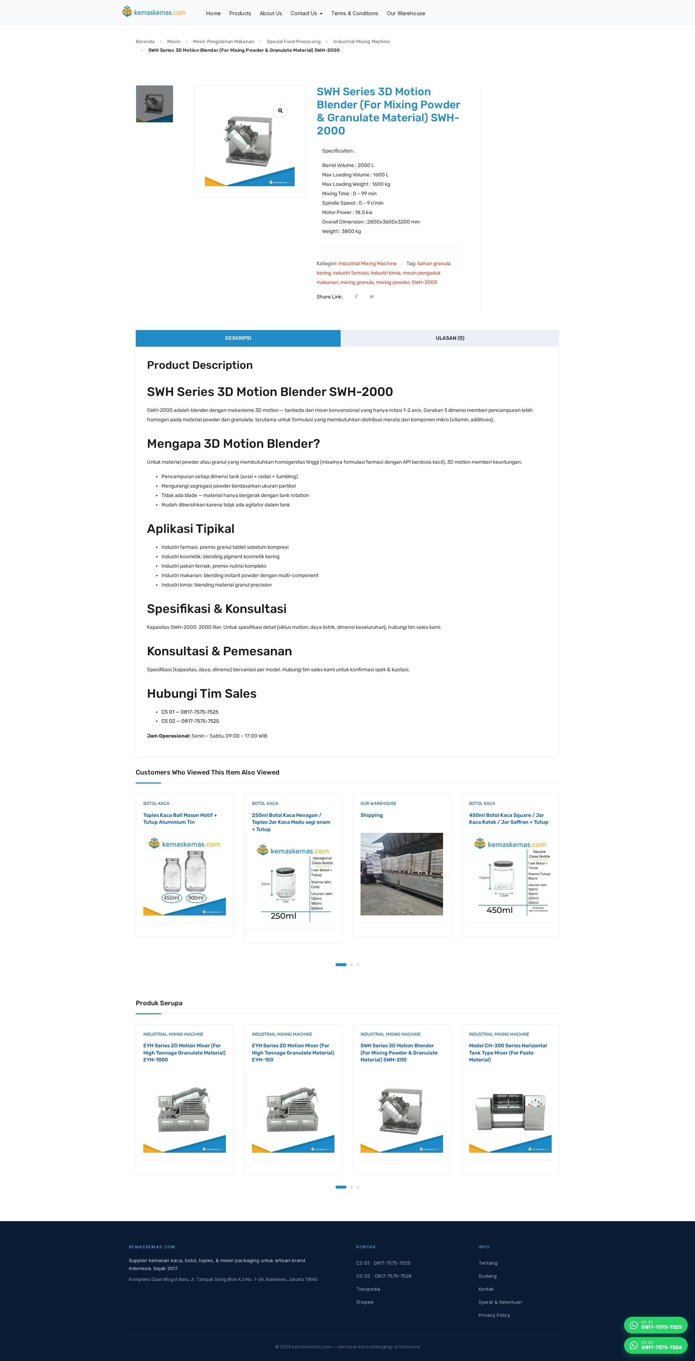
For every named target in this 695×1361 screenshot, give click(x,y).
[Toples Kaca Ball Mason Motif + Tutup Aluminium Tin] (184, 874)
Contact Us (305, 13)
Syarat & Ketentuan (500, 1302)
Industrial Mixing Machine (361, 41)
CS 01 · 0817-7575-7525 (383, 1263)
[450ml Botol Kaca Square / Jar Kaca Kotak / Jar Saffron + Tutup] (510, 874)
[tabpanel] (184, 870)
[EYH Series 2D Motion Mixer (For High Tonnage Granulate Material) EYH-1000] (184, 1111)
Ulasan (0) (450, 338)
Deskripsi (238, 338)
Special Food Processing (294, 41)
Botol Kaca (156, 803)
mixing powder (392, 282)
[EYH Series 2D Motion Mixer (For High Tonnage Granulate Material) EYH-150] (293, 1111)
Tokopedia (368, 1289)
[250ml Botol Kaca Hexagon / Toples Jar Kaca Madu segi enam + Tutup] (293, 880)
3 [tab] (358, 964)
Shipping (372, 815)
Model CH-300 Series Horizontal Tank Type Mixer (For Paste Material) (508, 1053)
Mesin (173, 41)
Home (213, 13)
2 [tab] (351, 964)
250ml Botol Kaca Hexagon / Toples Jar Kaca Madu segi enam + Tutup (291, 822)
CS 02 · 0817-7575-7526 (384, 1276)
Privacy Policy (494, 1315)
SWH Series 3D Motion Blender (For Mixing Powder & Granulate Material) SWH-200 (399, 1053)
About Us (271, 13)
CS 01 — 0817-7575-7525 (189, 712)
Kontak (486, 1289)
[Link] (280, 111)
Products (240, 13)
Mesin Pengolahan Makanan (223, 41)
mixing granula (357, 282)
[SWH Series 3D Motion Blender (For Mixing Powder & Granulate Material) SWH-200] (402, 1111)
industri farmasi (350, 273)
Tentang (488, 1263)
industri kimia (386, 273)
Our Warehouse (406, 13)
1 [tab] (341, 964)
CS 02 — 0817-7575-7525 (190, 721)
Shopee (365, 1302)
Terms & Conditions (355, 13)
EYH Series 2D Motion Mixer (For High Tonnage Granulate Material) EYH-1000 (184, 1053)
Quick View (184, 904)
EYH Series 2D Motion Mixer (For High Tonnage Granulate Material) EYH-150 (293, 1053)
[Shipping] (402, 874)
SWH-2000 (424, 282)
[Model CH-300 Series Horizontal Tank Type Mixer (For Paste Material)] (510, 1111)
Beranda (145, 41)
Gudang (488, 1276)
